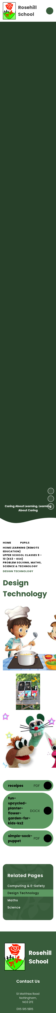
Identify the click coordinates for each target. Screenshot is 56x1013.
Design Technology (18, 571)
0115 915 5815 (24, 1009)
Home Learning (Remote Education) (21, 549)
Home (7, 542)
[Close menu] (49, 10)
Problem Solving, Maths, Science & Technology (22, 564)
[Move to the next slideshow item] (51, 491)
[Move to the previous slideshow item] (51, 499)
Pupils (25, 542)
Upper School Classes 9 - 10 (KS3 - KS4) (22, 557)
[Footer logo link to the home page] (14, 957)
